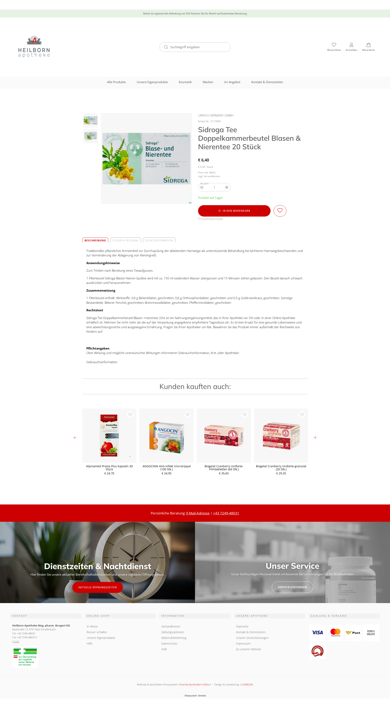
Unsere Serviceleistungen (252, 638)
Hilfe (89, 643)
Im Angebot (232, 82)
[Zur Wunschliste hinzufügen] (280, 211)
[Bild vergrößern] (146, 158)
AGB (164, 649)
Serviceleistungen (292, 587)
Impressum (243, 643)
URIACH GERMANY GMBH (215, 115)
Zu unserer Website (248, 649)
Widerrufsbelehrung (173, 638)
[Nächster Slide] (315, 438)
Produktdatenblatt (210, 219)
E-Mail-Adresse (198, 513)
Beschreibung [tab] (95, 240)
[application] (234, 211)
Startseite (242, 626)
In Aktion (92, 626)
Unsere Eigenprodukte (152, 82)
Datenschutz (169, 643)
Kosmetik (185, 82)
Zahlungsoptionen (172, 632)
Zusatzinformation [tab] (159, 240)
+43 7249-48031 (226, 513)
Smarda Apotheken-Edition (195, 684)
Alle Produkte (116, 82)
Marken (208, 82)
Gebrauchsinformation (101, 362)
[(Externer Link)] (45, 657)
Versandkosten (170, 626)
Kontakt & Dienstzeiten (267, 82)
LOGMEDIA (246, 684)
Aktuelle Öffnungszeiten (97, 587)
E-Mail (15, 641)
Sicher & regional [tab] (126, 240)
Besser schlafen (97, 632)
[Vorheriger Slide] (75, 438)
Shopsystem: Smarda (195, 695)
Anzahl (204, 183)
